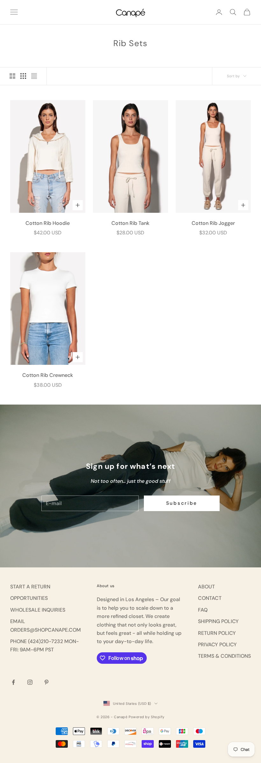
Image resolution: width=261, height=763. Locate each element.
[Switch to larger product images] (12, 76)
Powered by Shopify (147, 717)
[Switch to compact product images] (34, 76)
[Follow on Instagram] (30, 682)
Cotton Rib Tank (130, 223)
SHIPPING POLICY (218, 621)
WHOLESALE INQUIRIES (37, 610)
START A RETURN (30, 586)
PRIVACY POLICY (217, 644)
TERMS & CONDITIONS (224, 656)
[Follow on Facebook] (13, 682)
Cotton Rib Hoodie (47, 223)
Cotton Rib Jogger (213, 223)
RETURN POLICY (217, 633)
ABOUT (206, 586)
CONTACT (210, 598)
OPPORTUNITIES (29, 598)
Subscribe (181, 503)
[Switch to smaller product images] (23, 76)
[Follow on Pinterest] (46, 682)
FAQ (203, 610)
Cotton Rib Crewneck (47, 375)
